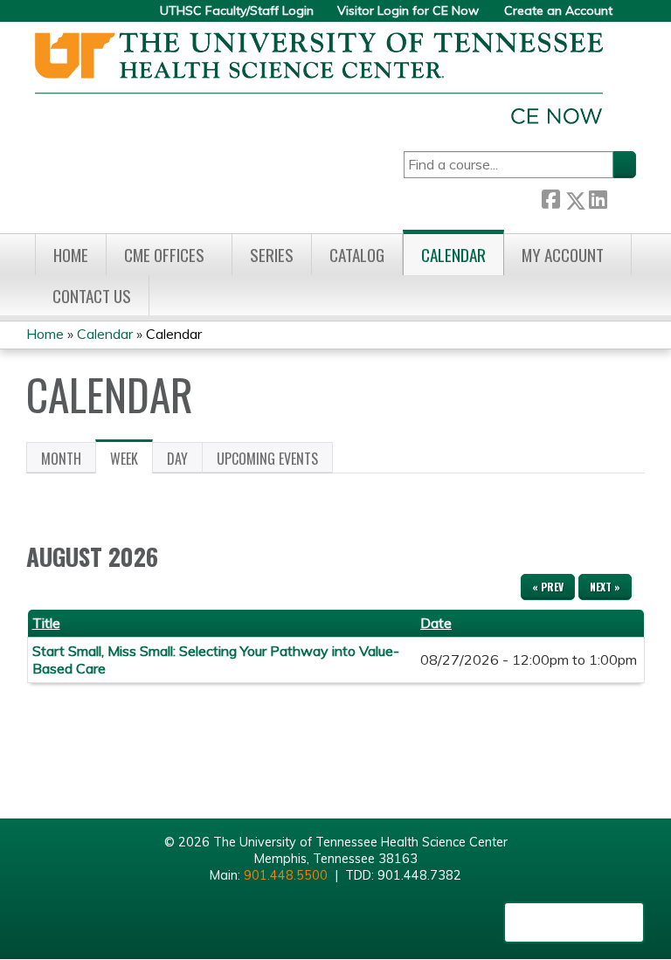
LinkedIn (597, 197)
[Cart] (631, 17)
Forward (621, 196)
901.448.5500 (286, 875)
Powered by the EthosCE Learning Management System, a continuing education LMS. (574, 922)
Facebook (550, 197)
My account (563, 254)
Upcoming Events (267, 458)
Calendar (453, 254)
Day (177, 458)
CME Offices (164, 254)
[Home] (319, 78)
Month (61, 458)
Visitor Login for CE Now (408, 10)
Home (70, 254)
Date (436, 623)
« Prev (548, 586)
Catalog (356, 254)
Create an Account (558, 10)
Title (46, 623)
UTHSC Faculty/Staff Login (237, 10)
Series (272, 254)
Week (131, 461)
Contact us (91, 295)
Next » (605, 586)
